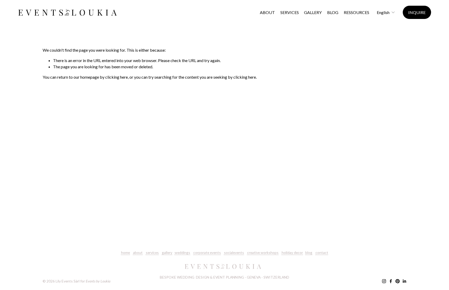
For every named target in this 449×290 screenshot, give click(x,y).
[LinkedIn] (404, 281)
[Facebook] (391, 281)
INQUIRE (417, 12)
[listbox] (386, 12)
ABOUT (267, 12)
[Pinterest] (397, 281)
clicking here (116, 77)
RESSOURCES (356, 12)
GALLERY (313, 12)
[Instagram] (384, 281)
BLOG (332, 12)
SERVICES (289, 12)
